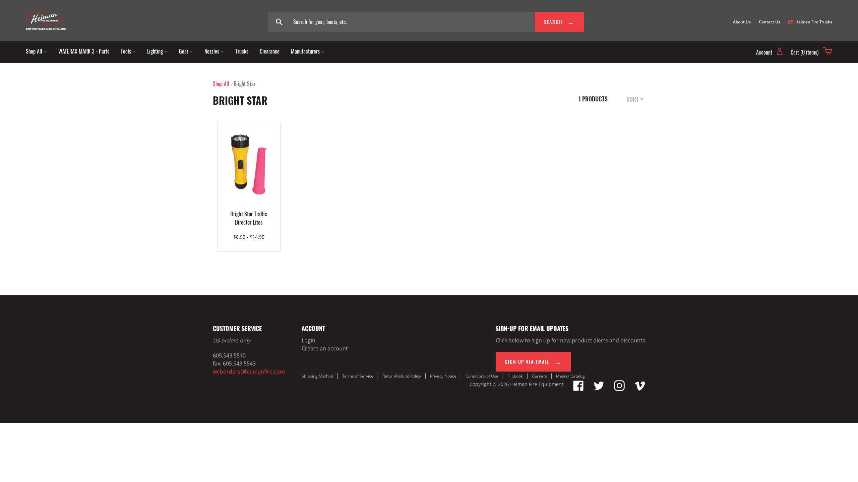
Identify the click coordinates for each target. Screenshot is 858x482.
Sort (633, 99)
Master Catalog (570, 376)
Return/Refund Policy (401, 376)
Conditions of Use (482, 376)
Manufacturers (306, 51)
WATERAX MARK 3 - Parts (83, 51)
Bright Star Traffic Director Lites (248, 218)
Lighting (155, 51)
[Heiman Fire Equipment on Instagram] (619, 389)
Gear (184, 51)
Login (308, 340)
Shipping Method (317, 376)
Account (765, 52)
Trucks (241, 51)
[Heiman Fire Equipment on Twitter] (599, 389)
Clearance (270, 51)
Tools (126, 51)
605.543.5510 (229, 355)
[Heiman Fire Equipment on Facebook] (578, 389)
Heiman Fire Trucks (813, 22)
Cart (804, 52)
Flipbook (515, 376)
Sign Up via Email (528, 361)
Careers (539, 376)
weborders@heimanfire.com (249, 371)
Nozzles (212, 51)
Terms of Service (357, 376)
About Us (742, 22)
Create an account (325, 348)
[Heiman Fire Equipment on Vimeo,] (639, 389)
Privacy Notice (443, 376)
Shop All (35, 51)
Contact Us (769, 22)
